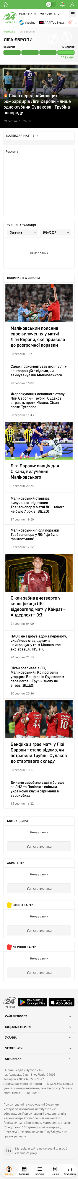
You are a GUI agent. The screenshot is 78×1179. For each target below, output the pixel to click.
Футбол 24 (9, 31)
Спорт (58, 13)
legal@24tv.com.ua (60, 1083)
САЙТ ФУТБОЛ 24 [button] (16, 1016)
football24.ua (12, 1122)
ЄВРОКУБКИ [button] (13, 1059)
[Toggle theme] (51, 4)
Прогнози (44, 13)
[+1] (6, 4)
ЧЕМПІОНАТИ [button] (14, 1048)
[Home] (9, 22)
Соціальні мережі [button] (18, 1027)
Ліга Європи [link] (27, 31)
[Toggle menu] (72, 13)
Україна (30, 22)
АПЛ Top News (54, 22)
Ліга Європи (12, 89)
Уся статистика (39, 846)
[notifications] (62, 4)
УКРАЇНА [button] (11, 1037)
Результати (27, 13)
